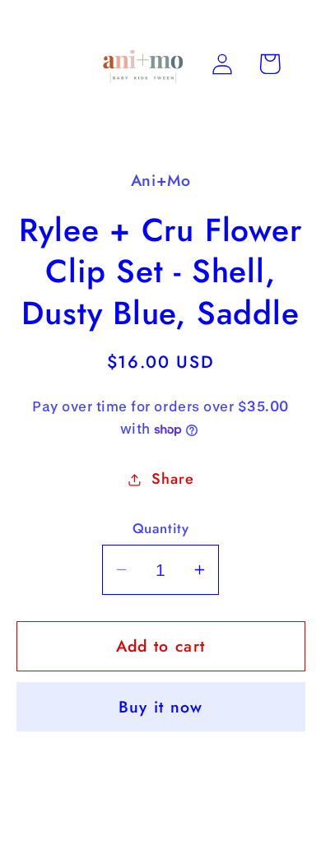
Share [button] (172, 479)
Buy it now (161, 706)
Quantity (160, 528)
